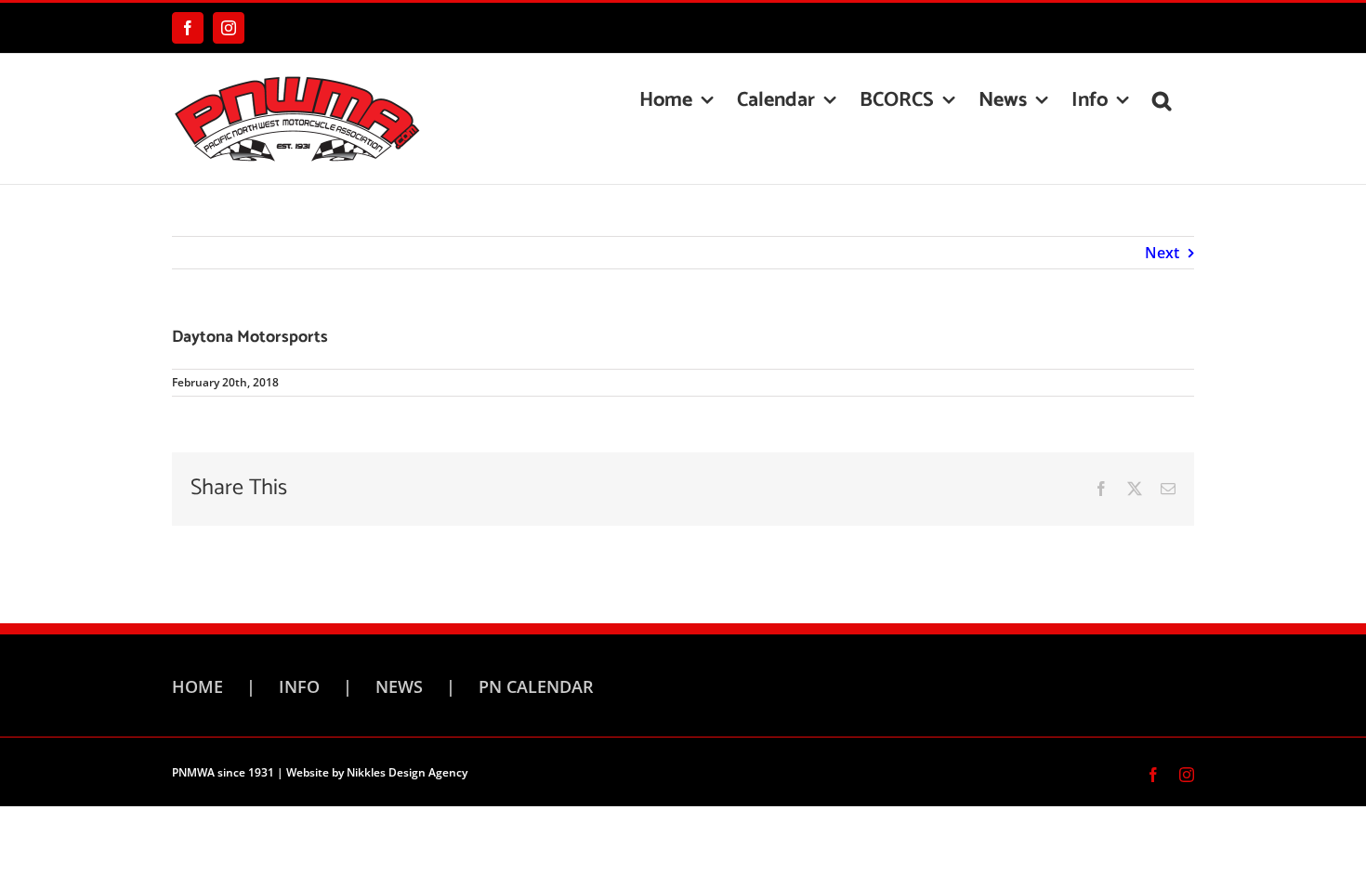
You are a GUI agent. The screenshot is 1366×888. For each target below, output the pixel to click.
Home (197, 686)
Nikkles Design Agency (407, 772)
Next (1162, 252)
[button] (1161, 100)
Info (299, 686)
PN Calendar (536, 686)
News (399, 686)
